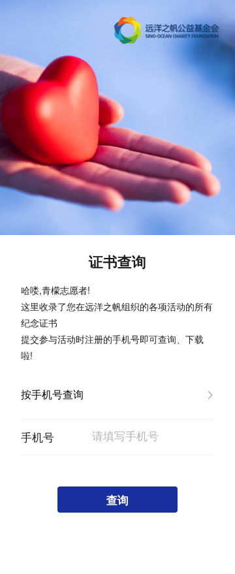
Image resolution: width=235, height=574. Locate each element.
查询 (117, 499)
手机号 (37, 437)
